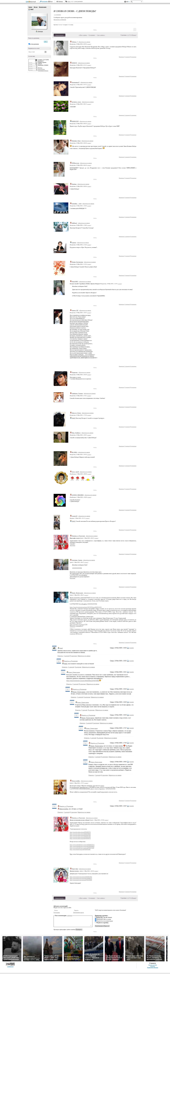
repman (74, 242)
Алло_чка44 (75, 472)
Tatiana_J (75, 42)
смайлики (69, 915)
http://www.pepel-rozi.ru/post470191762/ (81, 877)
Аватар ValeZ (38, 21)
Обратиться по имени (84, 656)
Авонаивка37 (76, 82)
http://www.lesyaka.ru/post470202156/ (80, 837)
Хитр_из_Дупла (76, 413)
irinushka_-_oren (76, 203)
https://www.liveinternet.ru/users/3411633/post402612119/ (86, 607)
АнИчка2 (74, 223)
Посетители (41, 69)
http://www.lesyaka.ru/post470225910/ (80, 833)
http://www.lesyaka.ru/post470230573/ (80, 832)
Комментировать (59, 35)
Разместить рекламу (152, 967)
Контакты (152, 966)
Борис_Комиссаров (77, 593)
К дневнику (92, 35)
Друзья (35, 7)
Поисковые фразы (43, 70)
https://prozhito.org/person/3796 (78, 624)
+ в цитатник (57, 14)
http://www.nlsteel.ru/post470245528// (80, 849)
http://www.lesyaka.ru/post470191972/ (80, 838)
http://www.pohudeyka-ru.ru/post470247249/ (82, 848)
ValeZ (29, 9)
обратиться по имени (84, 42)
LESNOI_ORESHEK (78, 495)
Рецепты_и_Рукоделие (78, 536)
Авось (69, 1)
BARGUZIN (75, 121)
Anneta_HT (75, 310)
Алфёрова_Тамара (77, 393)
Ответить (121, 57)
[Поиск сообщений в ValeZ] (46, 42)
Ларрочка (75, 372)
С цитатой (127, 57)
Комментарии (42, 7)
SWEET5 (74, 63)
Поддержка (125, 2)
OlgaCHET (75, 281)
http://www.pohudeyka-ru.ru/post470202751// (82, 844)
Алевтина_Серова (77, 560)
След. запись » (101, 35)
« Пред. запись (83, 35)
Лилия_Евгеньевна (77, 262)
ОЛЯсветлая (75, 163)
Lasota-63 (74, 516)
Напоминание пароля (78, 912)
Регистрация (45, 1)
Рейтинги (60, 1)
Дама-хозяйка (76, 781)
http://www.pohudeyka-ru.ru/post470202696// (82, 846)
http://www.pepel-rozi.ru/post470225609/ (81, 880)
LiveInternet (31, 2)
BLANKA (74, 452)
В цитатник (133, 57)
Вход (51, 1)
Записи (30, 7)
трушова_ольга (76, 102)
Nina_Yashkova (76, 433)
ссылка (89, 44)
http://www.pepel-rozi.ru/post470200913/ (81, 878)
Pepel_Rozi (75, 869)
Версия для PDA (153, 965)
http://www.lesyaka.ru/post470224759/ (80, 835)
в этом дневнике (34, 44)
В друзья (40, 31)
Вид (127, 2)
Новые (134, 35)
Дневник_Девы (76, 141)
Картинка (72, 545)
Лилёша (74, 184)
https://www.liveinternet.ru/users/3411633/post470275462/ (82, 680)
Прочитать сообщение (60, 19)
